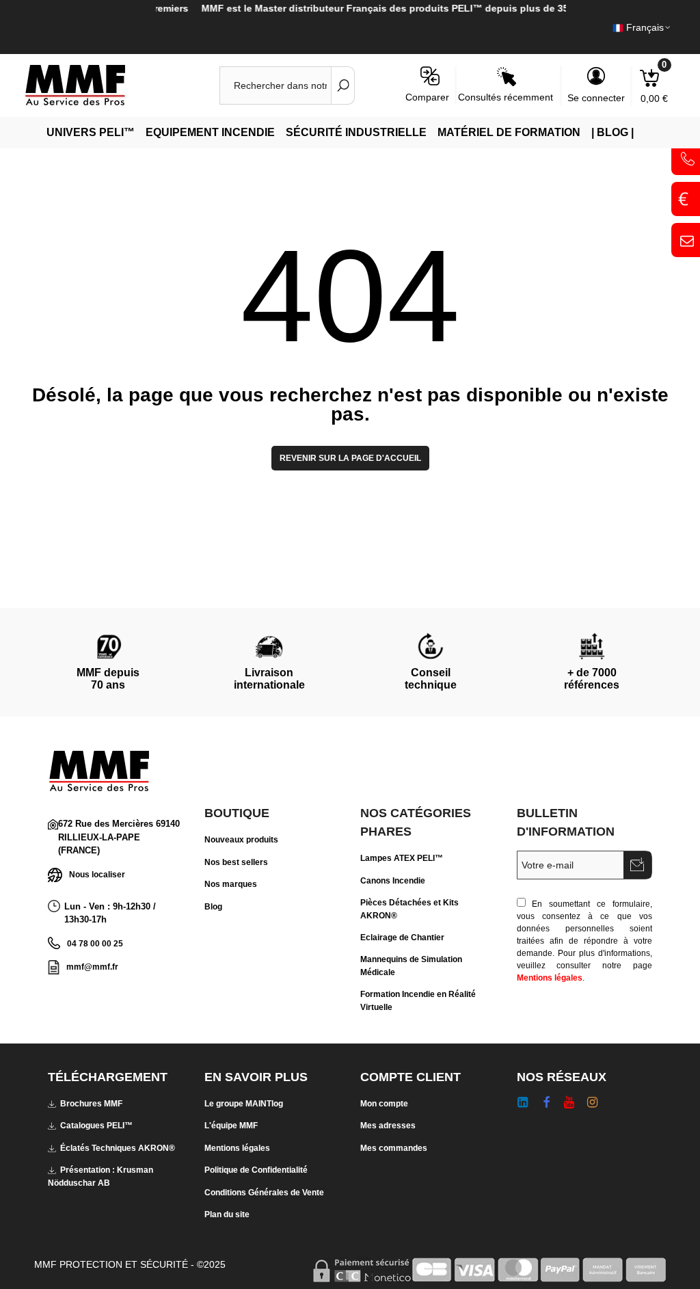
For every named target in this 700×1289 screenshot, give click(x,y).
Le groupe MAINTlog (243, 1103)
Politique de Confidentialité (256, 1170)
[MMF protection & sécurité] (99, 85)
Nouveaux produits (241, 840)
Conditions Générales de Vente (264, 1192)
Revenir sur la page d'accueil (350, 458)
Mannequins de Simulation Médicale (411, 965)
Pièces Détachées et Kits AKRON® (409, 909)
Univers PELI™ (90, 132)
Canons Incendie (392, 881)
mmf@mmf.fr (92, 967)
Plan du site (227, 1214)
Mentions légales (549, 978)
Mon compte (384, 1103)
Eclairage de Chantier (402, 937)
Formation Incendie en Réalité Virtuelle (418, 1000)
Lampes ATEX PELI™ (401, 858)
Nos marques (230, 884)
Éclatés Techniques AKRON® (117, 1148)
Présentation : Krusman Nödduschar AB (100, 1176)
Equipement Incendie (210, 132)
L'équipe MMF (231, 1125)
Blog (213, 907)
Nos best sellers (236, 862)
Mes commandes (393, 1148)
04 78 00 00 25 (95, 943)
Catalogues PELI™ (96, 1125)
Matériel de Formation (509, 132)
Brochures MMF (91, 1103)
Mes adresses (388, 1125)
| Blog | (612, 132)
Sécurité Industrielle (356, 132)
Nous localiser (97, 874)
